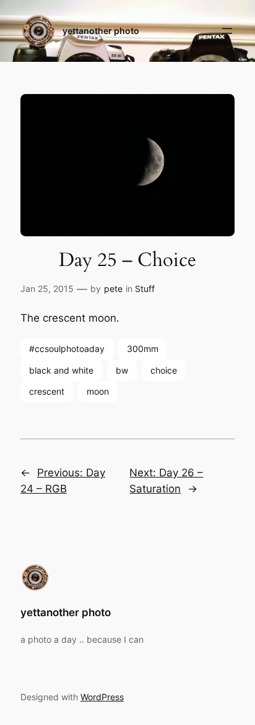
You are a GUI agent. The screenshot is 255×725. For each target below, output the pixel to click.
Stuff (145, 288)
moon (98, 391)
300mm (142, 348)
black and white (61, 370)
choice (163, 370)
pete (113, 288)
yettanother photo (101, 30)
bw (122, 370)
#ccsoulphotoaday (67, 348)
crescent (46, 391)
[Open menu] (227, 31)
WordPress (102, 697)
